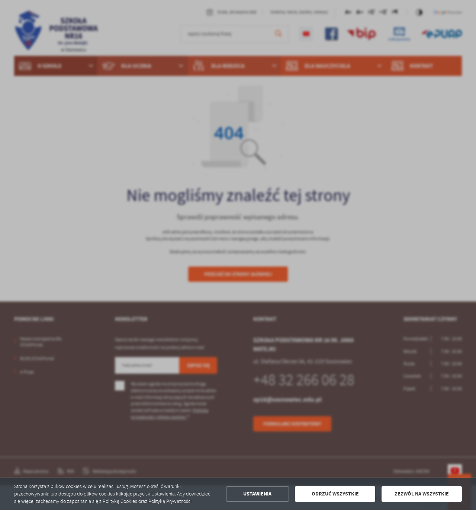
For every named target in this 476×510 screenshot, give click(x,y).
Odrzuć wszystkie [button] (335, 493)
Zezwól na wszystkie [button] (422, 493)
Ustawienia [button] (257, 493)
